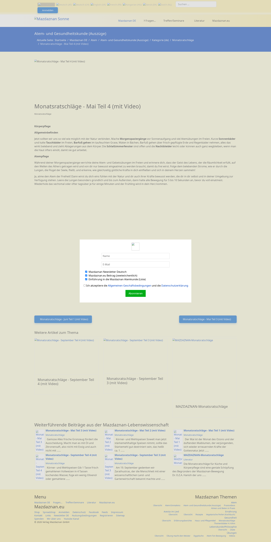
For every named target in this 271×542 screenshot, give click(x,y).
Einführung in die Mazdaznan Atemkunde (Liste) (117, 279)
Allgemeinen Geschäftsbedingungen (129, 285)
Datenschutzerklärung (174, 285)
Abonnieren (136, 293)
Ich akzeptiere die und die (137, 285)
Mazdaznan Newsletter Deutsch (107, 272)
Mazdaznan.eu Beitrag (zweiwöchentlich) (112, 275)
